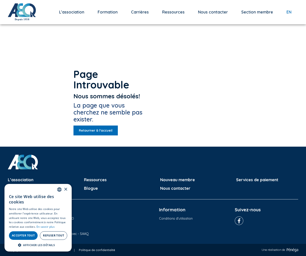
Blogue (91, 188)
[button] (38, 245)
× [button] (65, 189)
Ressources (173, 12)
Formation (108, 12)
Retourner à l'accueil (95, 130)
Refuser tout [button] (53, 235)
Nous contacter (213, 12)
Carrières (140, 12)
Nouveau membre (177, 179)
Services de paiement (257, 179)
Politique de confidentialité (97, 250)
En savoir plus (46, 227)
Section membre (257, 12)
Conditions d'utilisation (176, 218)
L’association (71, 12)
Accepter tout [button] (23, 235)
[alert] (38, 218)
